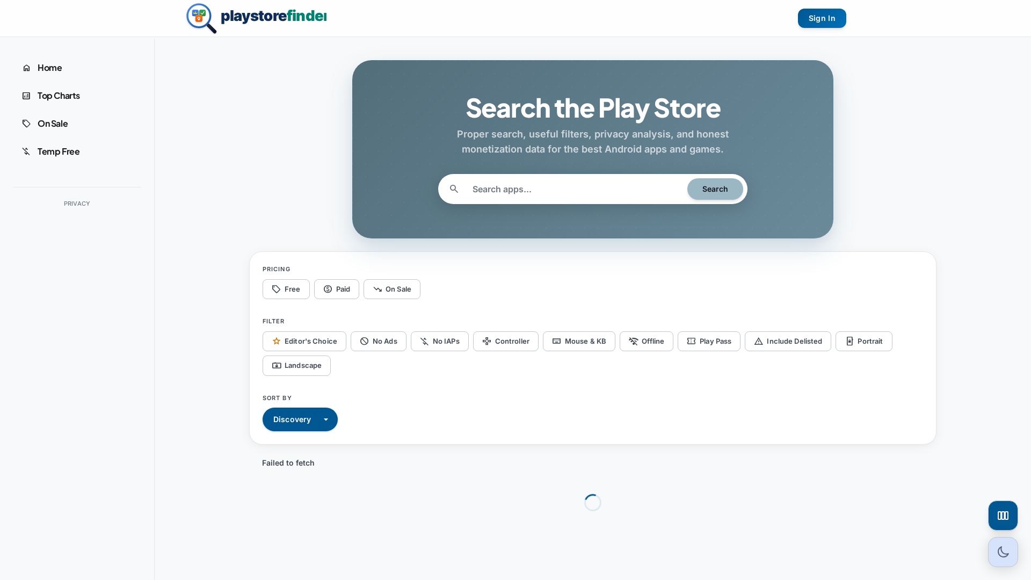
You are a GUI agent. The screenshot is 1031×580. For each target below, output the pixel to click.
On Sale (392, 289)
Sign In (822, 18)
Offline (646, 341)
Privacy (77, 203)
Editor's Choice (304, 341)
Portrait (864, 341)
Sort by (277, 398)
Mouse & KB (579, 341)
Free (286, 289)
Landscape (297, 366)
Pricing (277, 269)
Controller (505, 341)
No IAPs (440, 341)
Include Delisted (788, 341)
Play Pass (709, 341)
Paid (337, 289)
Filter (274, 321)
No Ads (378, 341)
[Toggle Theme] (1003, 552)
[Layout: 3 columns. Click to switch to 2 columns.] (1003, 516)
